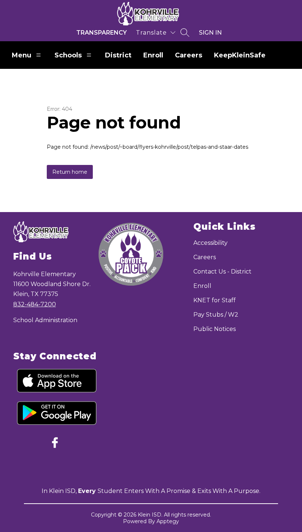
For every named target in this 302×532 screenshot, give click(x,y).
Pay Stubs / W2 (215, 314)
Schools (68, 55)
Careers (188, 55)
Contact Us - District (222, 271)
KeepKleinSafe (240, 55)
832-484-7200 (34, 304)
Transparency (101, 32)
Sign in (210, 32)
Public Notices (214, 328)
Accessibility (210, 242)
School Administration (45, 320)
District (118, 55)
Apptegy (168, 521)
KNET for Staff (214, 300)
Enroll (153, 55)
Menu (21, 55)
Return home (69, 172)
